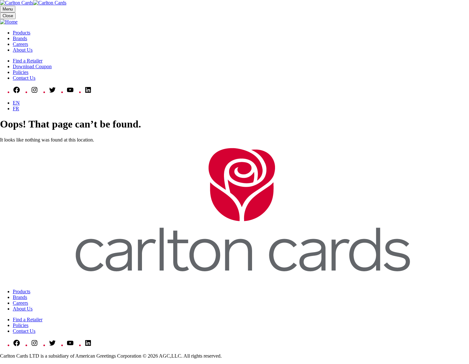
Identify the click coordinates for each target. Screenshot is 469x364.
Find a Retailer (27, 60)
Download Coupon (32, 66)
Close (8, 15)
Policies (20, 72)
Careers (20, 44)
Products (21, 32)
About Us (23, 50)
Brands (20, 38)
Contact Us (24, 78)
